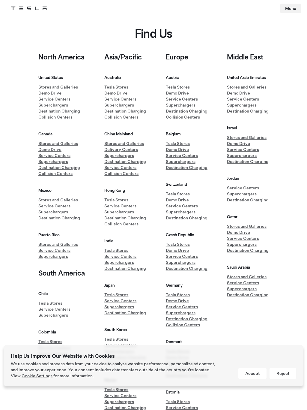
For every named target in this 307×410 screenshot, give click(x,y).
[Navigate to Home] (29, 8)
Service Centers (54, 99)
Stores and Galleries (58, 87)
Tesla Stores (50, 303)
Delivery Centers (121, 149)
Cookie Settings (37, 375)
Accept (252, 373)
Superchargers (53, 105)
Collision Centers (55, 117)
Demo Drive (49, 93)
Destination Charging (59, 111)
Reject (282, 373)
